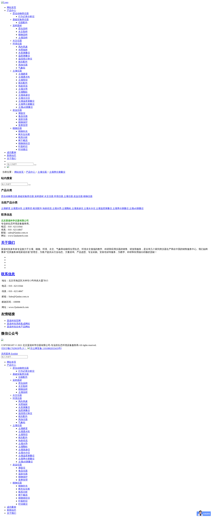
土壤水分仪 (24, 98)
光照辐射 (23, 49)
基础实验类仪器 (21, 19)
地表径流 (23, 86)
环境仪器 (17, 43)
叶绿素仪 (23, 149)
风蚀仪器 (23, 65)
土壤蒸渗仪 (24, 95)
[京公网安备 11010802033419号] (46, 348)
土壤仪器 (17, 71)
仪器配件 (23, 22)
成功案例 (11, 152)
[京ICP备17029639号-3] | (14, 348)
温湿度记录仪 (25, 59)
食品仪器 (23, 116)
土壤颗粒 (23, 92)
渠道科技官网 (14, 320)
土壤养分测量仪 (26, 104)
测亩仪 (21, 113)
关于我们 (11, 158)
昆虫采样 (23, 28)
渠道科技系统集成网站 (18, 323)
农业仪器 (17, 110)
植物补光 (23, 131)
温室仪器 (23, 119)
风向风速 (23, 46)
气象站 (21, 68)
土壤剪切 (23, 80)
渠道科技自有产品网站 (18, 326)
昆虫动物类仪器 (21, 13)
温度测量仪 (24, 56)
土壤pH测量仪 (25, 107)
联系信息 (8, 274)
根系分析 (23, 137)
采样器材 (17, 25)
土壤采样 (23, 37)
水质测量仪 (24, 52)
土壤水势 (23, 89)
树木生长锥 (24, 134)
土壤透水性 (24, 77)
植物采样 (23, 34)
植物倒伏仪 (24, 143)
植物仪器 (17, 128)
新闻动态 (11, 155)
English (14, 353)
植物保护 (23, 122)
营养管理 (23, 125)
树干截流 (23, 140)
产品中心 (11, 10)
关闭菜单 (6, 353)
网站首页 (11, 7)
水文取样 (23, 31)
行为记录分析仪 (26, 16)
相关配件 (23, 62)
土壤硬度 (23, 74)
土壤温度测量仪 (26, 101)
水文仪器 (17, 40)
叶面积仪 (23, 146)
